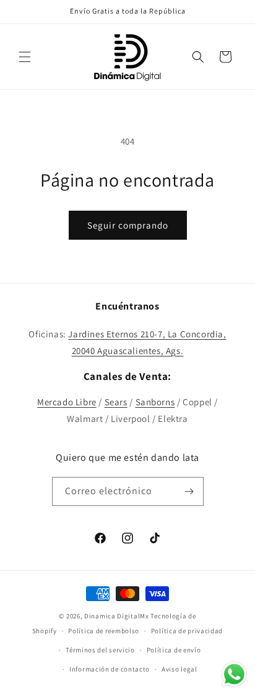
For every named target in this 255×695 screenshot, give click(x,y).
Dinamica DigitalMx (116, 616)
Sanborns (155, 402)
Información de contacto (109, 669)
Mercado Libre (67, 402)
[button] (24, 56)
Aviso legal (179, 669)
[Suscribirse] (189, 491)
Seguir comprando (127, 225)
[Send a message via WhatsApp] (234, 674)
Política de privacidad (187, 630)
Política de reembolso (103, 630)
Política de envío (174, 650)
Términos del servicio (100, 650)
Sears (116, 402)
